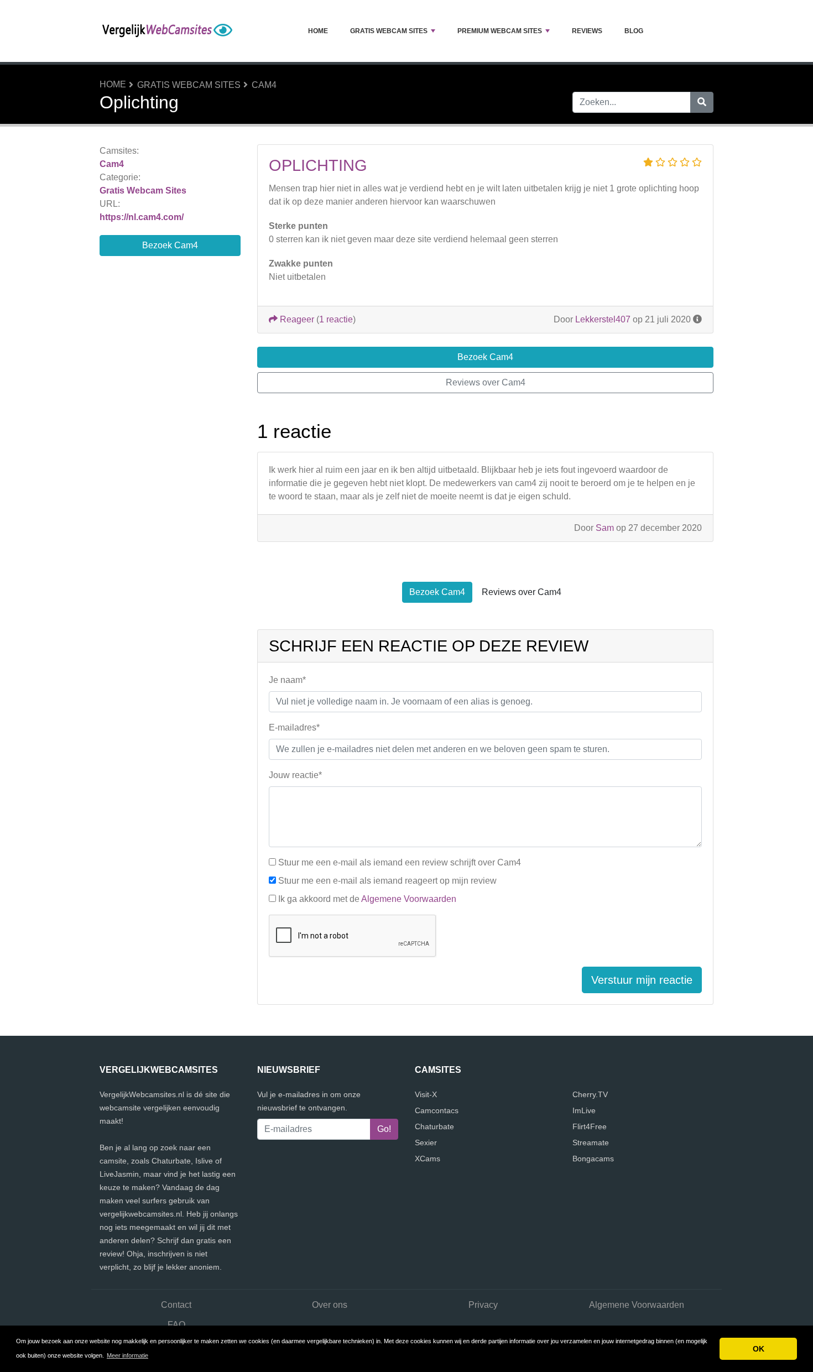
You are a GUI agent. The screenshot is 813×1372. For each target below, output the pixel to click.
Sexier (426, 1142)
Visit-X (426, 1094)
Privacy (483, 1305)
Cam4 (264, 85)
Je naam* (287, 680)
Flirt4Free (589, 1126)
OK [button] (758, 1348)
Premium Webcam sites (499, 31)
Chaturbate (434, 1126)
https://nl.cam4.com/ (142, 217)
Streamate (590, 1142)
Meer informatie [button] (127, 1355)
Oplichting (318, 165)
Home (318, 31)
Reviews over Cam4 (485, 382)
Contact (176, 1305)
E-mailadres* (294, 727)
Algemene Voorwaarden (408, 899)
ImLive (584, 1110)
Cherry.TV (590, 1094)
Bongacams (593, 1158)
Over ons (329, 1305)
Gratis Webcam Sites (389, 31)
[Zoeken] (701, 102)
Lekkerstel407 (602, 319)
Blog (633, 31)
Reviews (587, 31)
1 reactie (336, 319)
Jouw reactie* (295, 775)
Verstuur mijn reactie (641, 980)
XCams (427, 1158)
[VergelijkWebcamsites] (169, 31)
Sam (605, 528)
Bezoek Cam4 (170, 245)
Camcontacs (436, 1110)
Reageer (296, 319)
